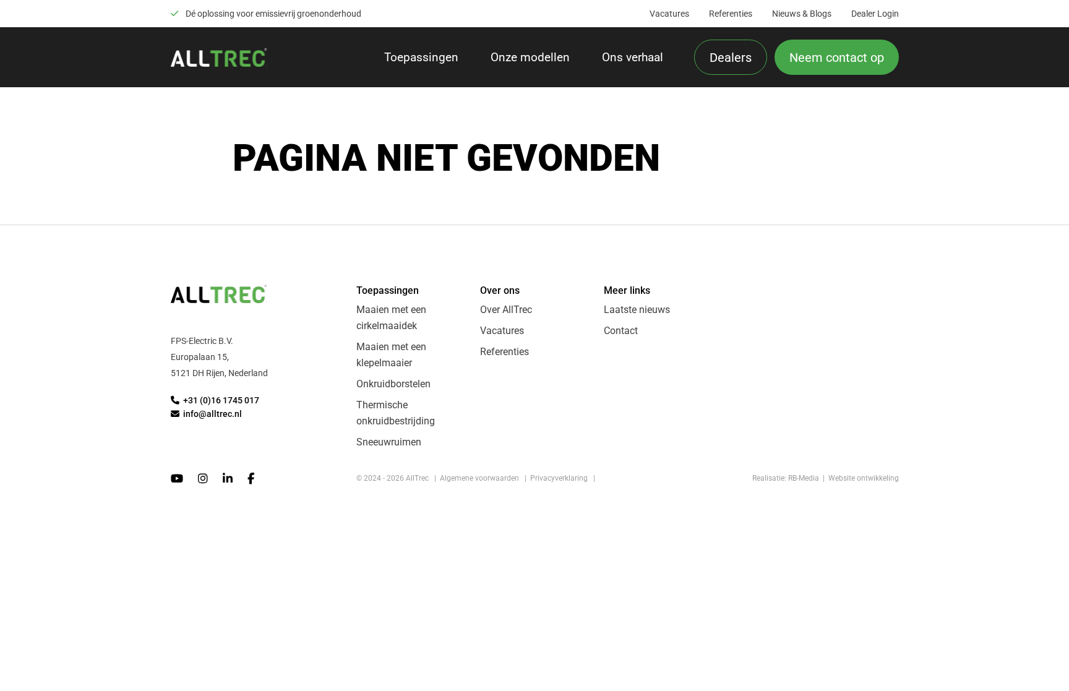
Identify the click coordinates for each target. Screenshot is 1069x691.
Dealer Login (875, 14)
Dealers (731, 57)
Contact (621, 331)
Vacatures (669, 14)
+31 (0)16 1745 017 (220, 400)
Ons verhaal (632, 57)
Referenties (730, 14)
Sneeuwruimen (388, 442)
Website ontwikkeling (863, 478)
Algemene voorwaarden (479, 478)
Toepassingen (421, 57)
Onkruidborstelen (393, 384)
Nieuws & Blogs (801, 14)
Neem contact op (836, 57)
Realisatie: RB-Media (785, 478)
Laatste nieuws (637, 309)
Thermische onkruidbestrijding (395, 413)
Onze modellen (530, 57)
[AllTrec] (219, 57)
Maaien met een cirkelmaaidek (391, 318)
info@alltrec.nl (211, 414)
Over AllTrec (506, 309)
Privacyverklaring (559, 478)
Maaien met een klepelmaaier (391, 355)
